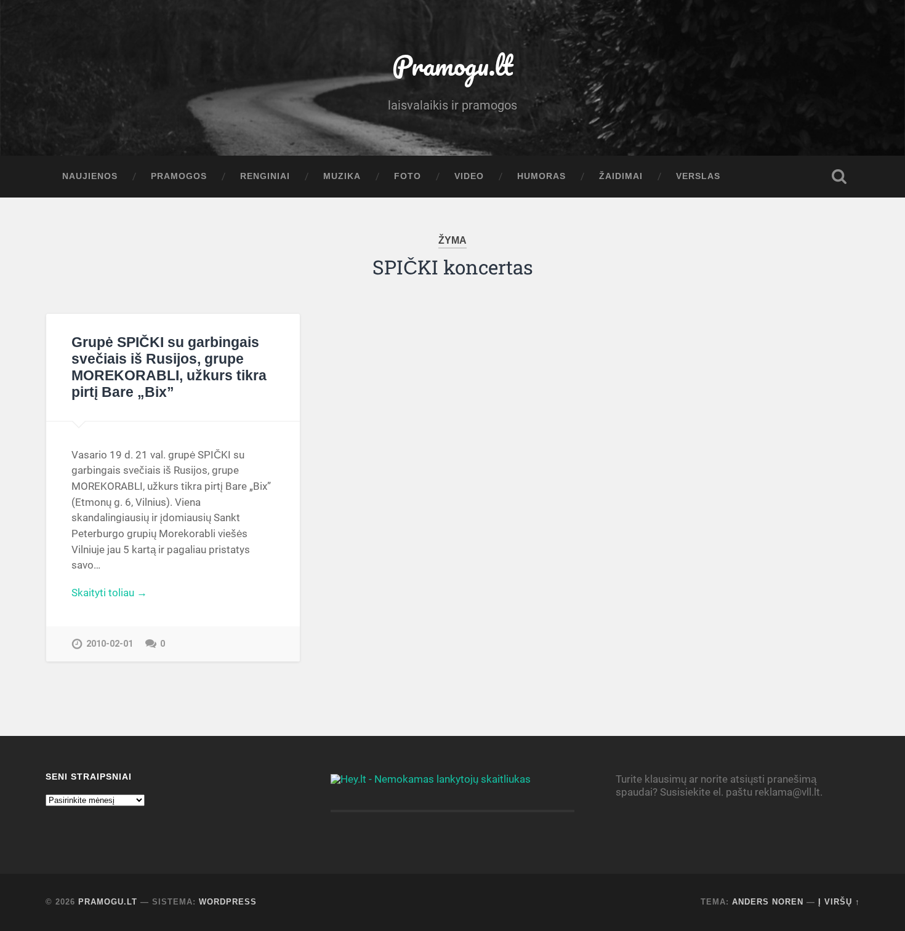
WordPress (228, 901)
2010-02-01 (109, 644)
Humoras (541, 176)
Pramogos (179, 176)
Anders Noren (767, 901)
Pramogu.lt (452, 65)
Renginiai (265, 176)
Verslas (698, 176)
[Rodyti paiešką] (839, 177)
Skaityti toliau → (109, 592)
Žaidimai (621, 176)
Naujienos (90, 176)
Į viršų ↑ (839, 901)
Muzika (342, 176)
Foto (407, 176)
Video (469, 176)
